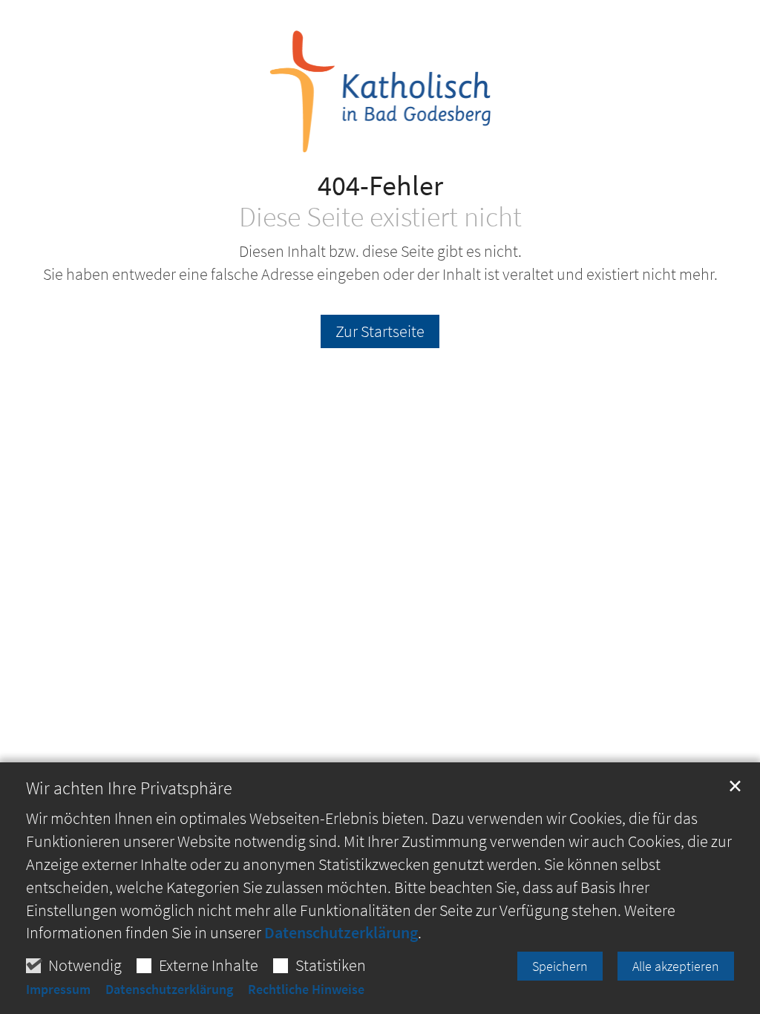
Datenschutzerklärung (341, 932)
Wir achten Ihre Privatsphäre (129, 788)
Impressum (58, 989)
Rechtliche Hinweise (306, 989)
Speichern (560, 966)
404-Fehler (380, 185)
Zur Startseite (380, 331)
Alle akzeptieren (675, 966)
